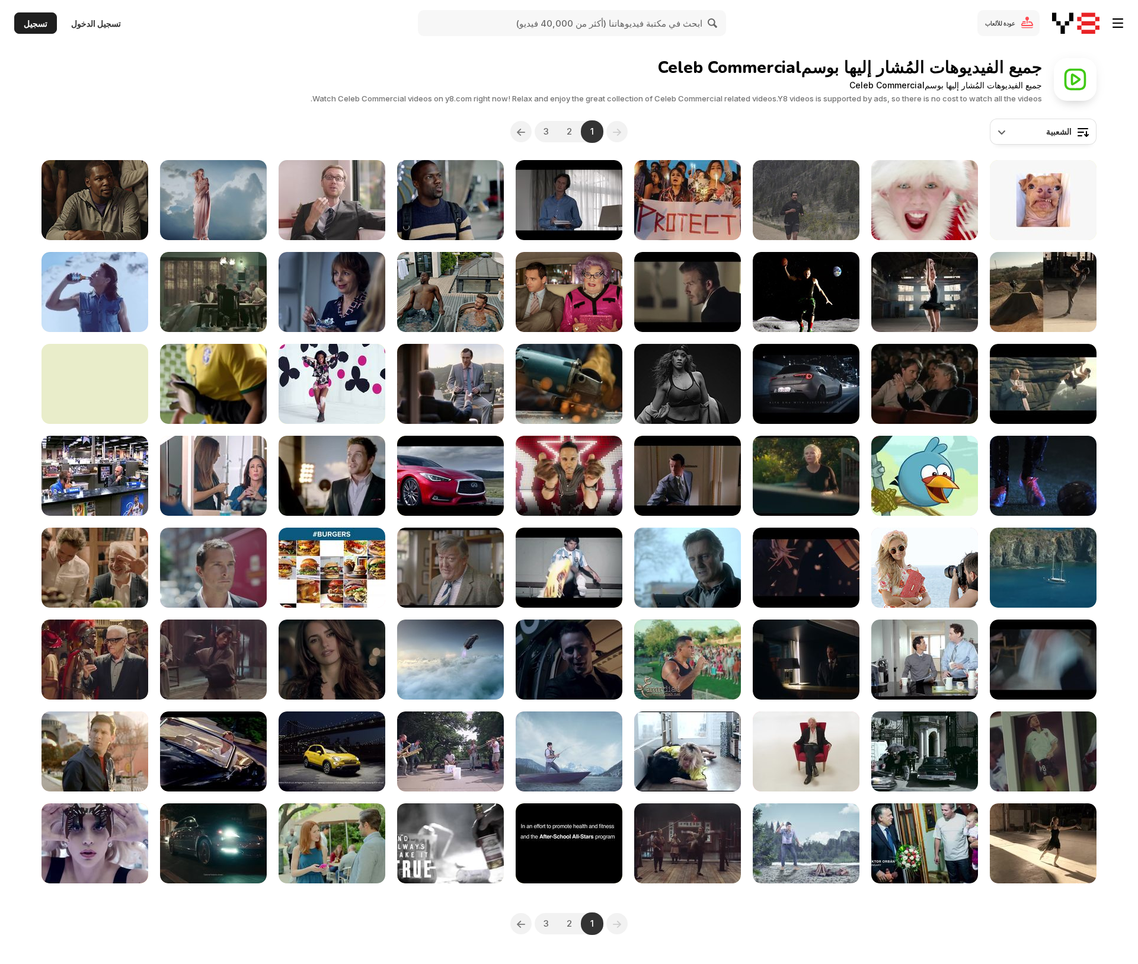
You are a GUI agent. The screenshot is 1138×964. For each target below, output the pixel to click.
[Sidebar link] (1118, 23)
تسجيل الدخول (96, 23)
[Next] (521, 131)
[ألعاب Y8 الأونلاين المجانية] (1075, 23)
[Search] (713, 23)
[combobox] (1043, 132)
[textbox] (1043, 131)
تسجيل (35, 23)
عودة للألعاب (1000, 23)
